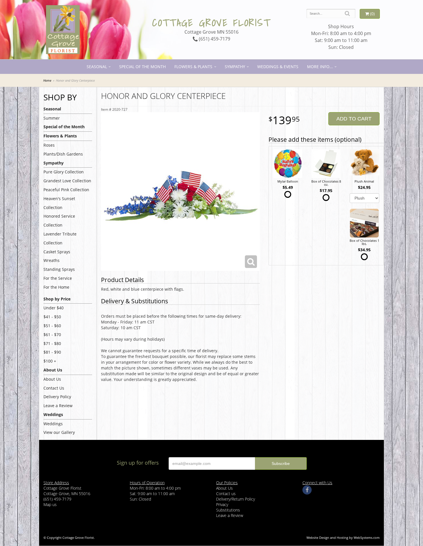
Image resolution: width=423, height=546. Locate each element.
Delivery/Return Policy (235, 499)
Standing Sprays (59, 269)
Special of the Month (142, 66)
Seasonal (97, 66)
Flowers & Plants (193, 66)
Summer (51, 118)
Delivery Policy (57, 396)
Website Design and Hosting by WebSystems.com (343, 537)
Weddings (53, 423)
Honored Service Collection (59, 220)
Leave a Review (58, 405)
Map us (50, 504)
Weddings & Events (277, 66)
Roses (49, 145)
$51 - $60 (52, 325)
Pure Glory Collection (63, 172)
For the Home (56, 287)
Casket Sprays (56, 251)
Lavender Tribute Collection (60, 238)
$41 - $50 (52, 316)
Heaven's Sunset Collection (59, 203)
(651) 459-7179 (214, 39)
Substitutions (228, 510)
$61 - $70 (52, 334)
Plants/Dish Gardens (63, 154)
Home (47, 80)
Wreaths (51, 260)
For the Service (57, 278)
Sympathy (235, 66)
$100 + (49, 361)
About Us (52, 379)
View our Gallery (59, 432)
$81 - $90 (52, 352)
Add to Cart (353, 119)
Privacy (222, 504)
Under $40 (53, 308)
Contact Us (53, 388)
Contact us (226, 493)
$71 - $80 (52, 343)
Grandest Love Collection (67, 180)
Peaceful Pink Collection (66, 189)
